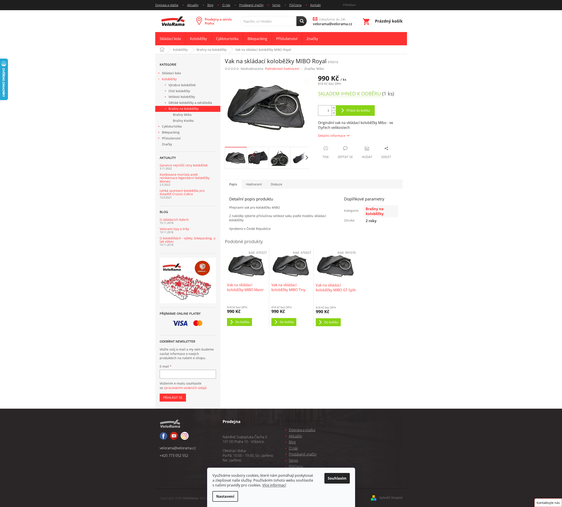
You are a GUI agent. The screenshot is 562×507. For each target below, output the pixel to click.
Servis (276, 5)
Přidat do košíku (358, 110)
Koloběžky (169, 79)
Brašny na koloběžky (183, 109)
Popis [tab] (233, 184)
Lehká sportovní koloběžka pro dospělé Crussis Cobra (182, 192)
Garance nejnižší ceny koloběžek (184, 165)
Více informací (274, 485)
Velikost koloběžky (181, 97)
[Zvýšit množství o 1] (333, 108)
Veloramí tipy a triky (174, 229)
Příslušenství (171, 138)
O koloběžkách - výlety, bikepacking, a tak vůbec (187, 239)
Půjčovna (295, 5)
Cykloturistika (172, 126)
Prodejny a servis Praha (218, 21)
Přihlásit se (172, 397)
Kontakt (315, 5)
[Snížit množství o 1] (333, 113)
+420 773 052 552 (174, 455)
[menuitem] (170, 39)
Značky (167, 144)
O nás (226, 5)
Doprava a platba (166, 5)
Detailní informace (331, 135)
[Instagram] (174, 438)
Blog (210, 5)
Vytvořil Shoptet (391, 498)
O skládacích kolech (174, 219)
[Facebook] (163, 438)
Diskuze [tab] (276, 184)
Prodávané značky (251, 5)
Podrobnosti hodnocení (282, 69)
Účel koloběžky (179, 91)
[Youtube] (185, 438)
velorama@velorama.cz (178, 448)
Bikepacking (171, 132)
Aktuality (193, 5)
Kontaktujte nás (548, 503)
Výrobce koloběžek (182, 85)
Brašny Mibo (182, 114)
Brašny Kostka (183, 120)
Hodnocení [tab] (254, 184)
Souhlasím (337, 478)
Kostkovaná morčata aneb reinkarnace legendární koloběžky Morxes (185, 178)
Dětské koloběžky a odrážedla (190, 103)
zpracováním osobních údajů (185, 388)
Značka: (314, 69)
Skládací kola (171, 73)
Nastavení (225, 496)
